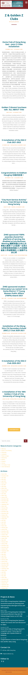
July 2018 (4, 572)
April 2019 (4, 556)
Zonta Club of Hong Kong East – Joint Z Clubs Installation (14, 44)
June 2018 (4, 574)
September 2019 (5, 550)
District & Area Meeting (7, 450)
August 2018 (4, 570)
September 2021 (5, 517)
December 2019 (5, 545)
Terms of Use (14, 672)
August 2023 (4, 492)
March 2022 (4, 506)
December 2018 (5, 563)
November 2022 (5, 500)
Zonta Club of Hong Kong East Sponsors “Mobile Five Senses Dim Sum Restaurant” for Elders (13, 622)
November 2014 (5, 586)
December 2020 (5, 531)
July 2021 (4, 520)
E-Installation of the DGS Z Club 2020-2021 (14, 362)
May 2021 (4, 524)
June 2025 (4, 477)
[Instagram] (3, 661)
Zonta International (22, 255)
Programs (4, 461)
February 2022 (5, 508)
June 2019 (4, 552)
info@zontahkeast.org (7, 653)
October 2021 (4, 515)
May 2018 (4, 575)
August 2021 (4, 518)
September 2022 (5, 504)
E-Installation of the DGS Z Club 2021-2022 (14, 141)
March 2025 (4, 483)
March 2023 (4, 495)
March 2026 (4, 474)
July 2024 (4, 484)
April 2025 (4, 481)
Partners (3, 459)
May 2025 (4, 479)
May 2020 (4, 540)
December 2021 (5, 511)
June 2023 (4, 493)
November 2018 (5, 565)
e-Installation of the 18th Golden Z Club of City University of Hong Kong (14, 394)
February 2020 (5, 542)
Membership (4, 457)
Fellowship (4, 452)
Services (13, 207)
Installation (14, 145)
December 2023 (5, 490)
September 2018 (5, 568)
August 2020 (4, 538)
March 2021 (4, 525)
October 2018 (4, 566)
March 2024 (4, 488)
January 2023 (4, 497)
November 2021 (5, 513)
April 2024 (4, 486)
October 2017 (4, 583)
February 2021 (5, 527)
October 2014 (4, 588)
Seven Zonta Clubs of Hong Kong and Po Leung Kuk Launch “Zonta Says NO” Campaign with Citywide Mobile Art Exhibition (13, 632)
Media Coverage (5, 456)
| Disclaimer (20, 672)
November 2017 (5, 581)
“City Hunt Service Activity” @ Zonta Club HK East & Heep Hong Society (14, 201)
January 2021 (4, 529)
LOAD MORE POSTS (14, 429)
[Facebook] (1, 661)
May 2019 (4, 554)
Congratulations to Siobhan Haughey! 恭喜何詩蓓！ (14, 174)
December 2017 (5, 579)
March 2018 (4, 577)
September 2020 (5, 536)
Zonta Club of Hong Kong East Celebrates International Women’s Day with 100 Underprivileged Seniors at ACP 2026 (13, 614)
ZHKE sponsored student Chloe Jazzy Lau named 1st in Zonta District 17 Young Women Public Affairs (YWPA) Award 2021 (14, 291)
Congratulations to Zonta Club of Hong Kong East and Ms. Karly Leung (14, 640)
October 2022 (4, 502)
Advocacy (4, 448)
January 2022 (4, 509)
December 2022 (5, 499)
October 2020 (4, 534)
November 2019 (5, 547)
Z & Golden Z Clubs (18, 49)
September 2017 (5, 584)
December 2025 (5, 476)
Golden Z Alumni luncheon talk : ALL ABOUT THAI (14, 108)
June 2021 (4, 522)
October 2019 (4, 549)
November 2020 (5, 533)
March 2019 (4, 558)
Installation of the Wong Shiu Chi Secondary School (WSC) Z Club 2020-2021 (14, 328)
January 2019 (4, 561)
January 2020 (4, 543)
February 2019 (5, 559)
